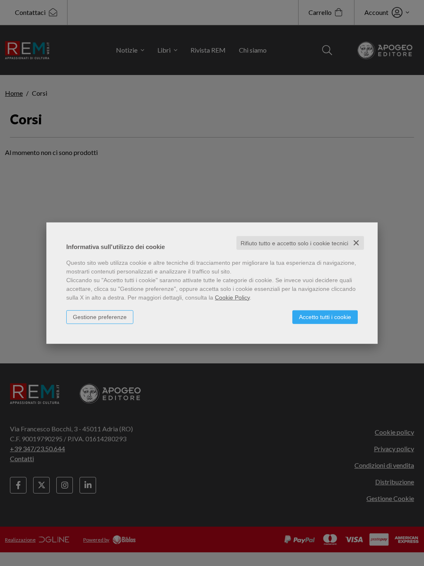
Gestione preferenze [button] (100, 316)
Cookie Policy (232, 297)
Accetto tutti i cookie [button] (325, 316)
